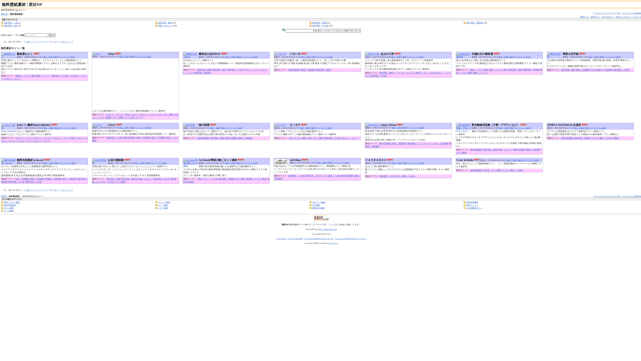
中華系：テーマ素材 (492, 170)
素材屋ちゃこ (25, 53)
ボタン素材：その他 (405, 176)
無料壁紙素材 (14, 4)
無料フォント (472, 205)
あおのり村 (387, 53)
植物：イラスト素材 (479, 70)
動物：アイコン (43, 76)
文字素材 (316, 205)
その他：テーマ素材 (116, 182)
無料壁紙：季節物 (202, 73)
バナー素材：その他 (331, 176)
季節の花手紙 (571, 53)
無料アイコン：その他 (425, 73)
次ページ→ (66, 42)
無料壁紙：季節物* (474, 23)
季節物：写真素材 (53, 179)
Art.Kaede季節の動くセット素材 (218, 160)
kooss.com (334, 243)
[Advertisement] (135, 84)
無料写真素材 (294, 70)
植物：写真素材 (583, 70)
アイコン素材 (164, 202)
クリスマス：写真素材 (438, 143)
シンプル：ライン (24, 141)
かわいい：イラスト (24, 138)
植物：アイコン (480, 73)
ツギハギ (295, 53)
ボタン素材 (240, 179)
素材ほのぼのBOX (210, 53)
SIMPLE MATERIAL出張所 (564, 125)
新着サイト (584, 17)
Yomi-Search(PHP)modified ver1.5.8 (318, 239)
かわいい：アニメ (61, 138)
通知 (56, 57)
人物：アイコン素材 (297, 138)
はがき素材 (596, 70)
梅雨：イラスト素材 (498, 70)
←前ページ (30, 42)
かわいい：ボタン (148, 114)
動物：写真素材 (245, 138)
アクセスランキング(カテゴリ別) (606, 13)
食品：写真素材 (158, 138)
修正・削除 (47, 57)
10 (56, 42)
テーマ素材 (9, 211)
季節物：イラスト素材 (25, 76)
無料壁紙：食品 (11, 26)
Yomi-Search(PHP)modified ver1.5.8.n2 (350, 239)
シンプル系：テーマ (133, 117)
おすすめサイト (608, 17)
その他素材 (607, 70)
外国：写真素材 (22, 179)
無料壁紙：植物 (319, 23)
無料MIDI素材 (318, 208)
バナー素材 (461, 152)
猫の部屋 (204, 125)
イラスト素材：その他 (601, 138)
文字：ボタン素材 (165, 114)
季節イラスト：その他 (207, 179)
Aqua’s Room (388, 125)
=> (59, 42)
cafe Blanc (295, 160)
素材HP (4, 14)
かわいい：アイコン (115, 114)
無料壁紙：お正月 (161, 179)
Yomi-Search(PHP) (295, 239)
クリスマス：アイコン (404, 73)
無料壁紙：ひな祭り (60, 76)
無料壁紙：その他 (320, 26)
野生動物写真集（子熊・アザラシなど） (496, 125)
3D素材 (615, 138)
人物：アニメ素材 (315, 138)
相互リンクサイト (623, 17)
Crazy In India (464, 160)
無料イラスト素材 (12, 202)
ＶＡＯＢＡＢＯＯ (376, 160)
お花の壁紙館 (116, 160)
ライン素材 (163, 205)
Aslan (111, 53)
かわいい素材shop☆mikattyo (34, 125)
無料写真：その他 (33, 182)
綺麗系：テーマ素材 (114, 117)
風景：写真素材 (308, 70)
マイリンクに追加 (67, 57)
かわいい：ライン (12, 79)
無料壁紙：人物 (11, 23)
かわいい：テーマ (41, 141)
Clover (112, 125)
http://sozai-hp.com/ (328, 229)
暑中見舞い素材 (568, 70)
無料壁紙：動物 (165, 23)
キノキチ (295, 125)
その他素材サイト (474, 208)
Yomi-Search (282, 239)
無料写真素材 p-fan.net (30, 160)
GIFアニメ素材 (319, 202)
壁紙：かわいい (165, 26)
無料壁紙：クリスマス (417, 143)
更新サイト (595, 17)
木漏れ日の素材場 (482, 53)
